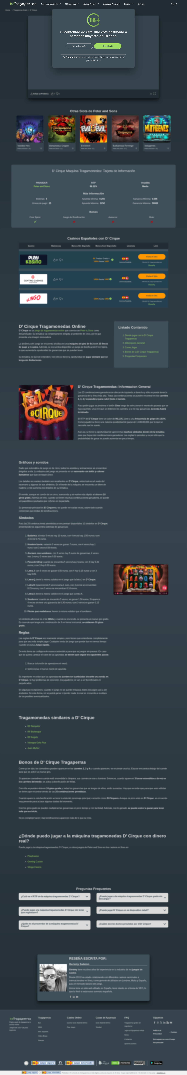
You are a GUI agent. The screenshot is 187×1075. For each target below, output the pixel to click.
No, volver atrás (79, 46)
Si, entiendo (108, 46)
